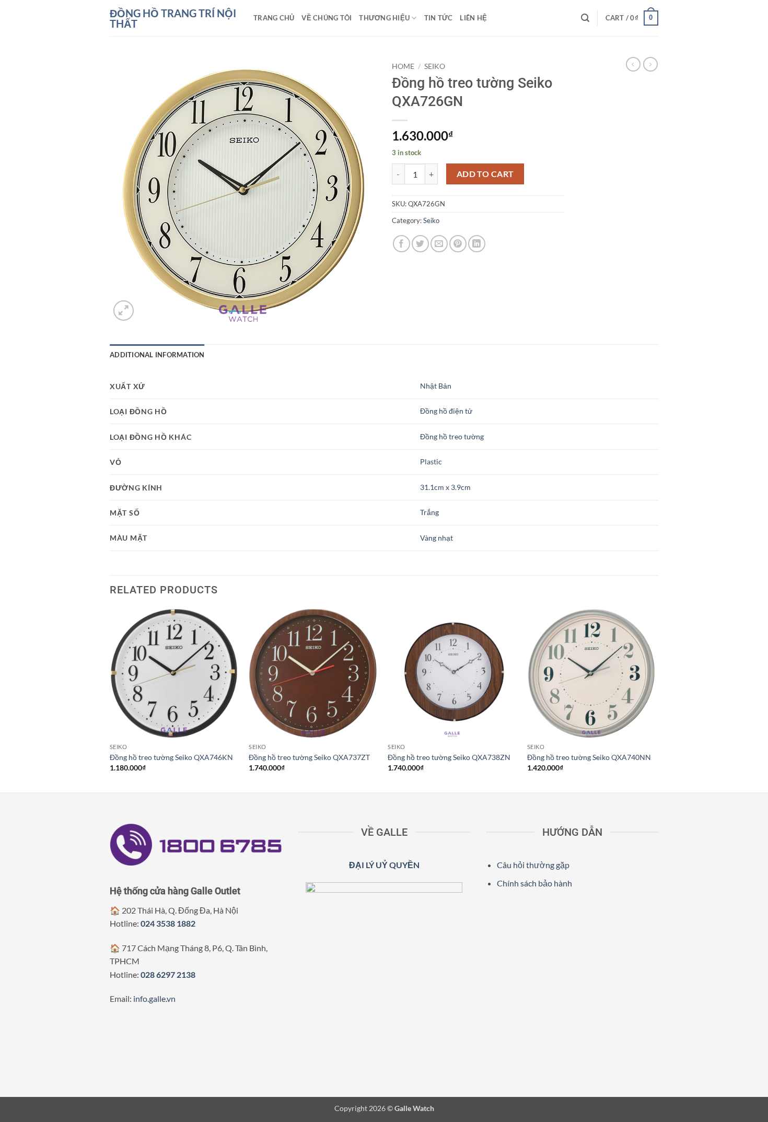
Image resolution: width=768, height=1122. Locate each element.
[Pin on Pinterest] (458, 243)
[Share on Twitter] (420, 243)
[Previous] (110, 699)
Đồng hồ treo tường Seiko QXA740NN (589, 757)
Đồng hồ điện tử (446, 410)
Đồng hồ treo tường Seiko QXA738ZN (449, 757)
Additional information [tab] (157, 354)
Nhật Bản (435, 385)
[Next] (655, 699)
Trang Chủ (273, 18)
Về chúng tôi (326, 18)
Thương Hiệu (384, 18)
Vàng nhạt (436, 537)
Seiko (434, 66)
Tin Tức (438, 18)
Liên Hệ (473, 18)
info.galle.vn (154, 998)
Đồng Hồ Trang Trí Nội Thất (173, 18)
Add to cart (485, 174)
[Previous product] (650, 64)
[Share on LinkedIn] (476, 243)
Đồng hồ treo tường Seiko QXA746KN (171, 757)
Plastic (431, 461)
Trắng (429, 512)
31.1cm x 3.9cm (445, 487)
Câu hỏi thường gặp (533, 865)
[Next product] (633, 64)
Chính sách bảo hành (534, 883)
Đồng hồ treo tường (452, 436)
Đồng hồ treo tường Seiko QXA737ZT (309, 757)
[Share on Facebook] (401, 243)
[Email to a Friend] (439, 243)
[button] (585, 18)
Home (403, 66)
